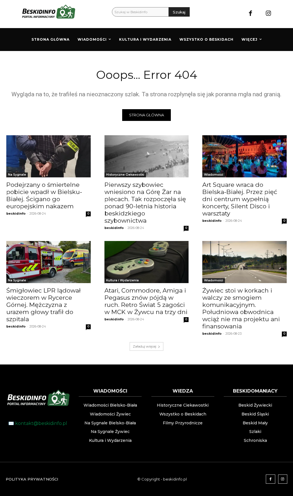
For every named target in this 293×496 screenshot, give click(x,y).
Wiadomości (213, 175)
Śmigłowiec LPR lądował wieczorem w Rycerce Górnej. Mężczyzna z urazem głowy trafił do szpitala (43, 305)
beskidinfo (15, 213)
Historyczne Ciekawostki (125, 175)
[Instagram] (268, 13)
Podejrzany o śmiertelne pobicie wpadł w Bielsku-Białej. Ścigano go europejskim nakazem (44, 195)
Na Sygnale (17, 175)
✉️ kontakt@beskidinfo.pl (37, 423)
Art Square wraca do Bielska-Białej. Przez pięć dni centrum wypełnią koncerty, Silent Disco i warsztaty (239, 199)
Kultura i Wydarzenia (122, 280)
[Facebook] (250, 13)
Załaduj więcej (144, 346)
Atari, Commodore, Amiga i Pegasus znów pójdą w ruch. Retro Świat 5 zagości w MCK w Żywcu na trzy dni (145, 301)
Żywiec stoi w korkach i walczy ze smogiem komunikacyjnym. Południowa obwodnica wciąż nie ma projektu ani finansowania (241, 308)
